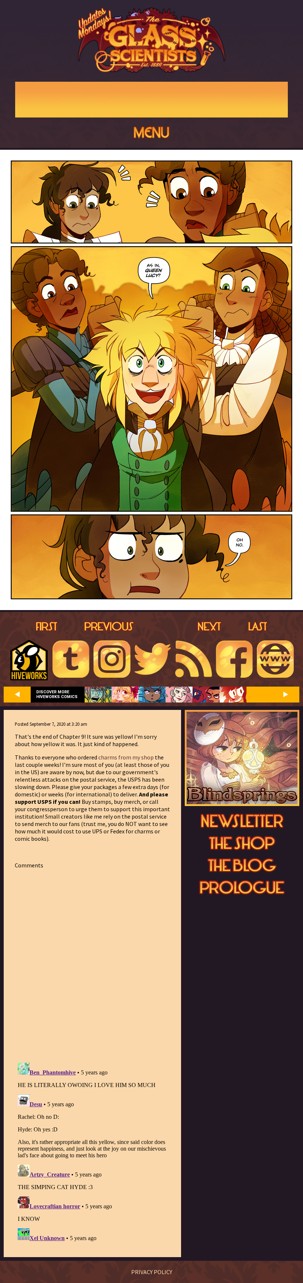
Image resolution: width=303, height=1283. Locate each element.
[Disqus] (92, 961)
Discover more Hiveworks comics (57, 694)
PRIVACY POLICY (151, 1272)
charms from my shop (126, 757)
